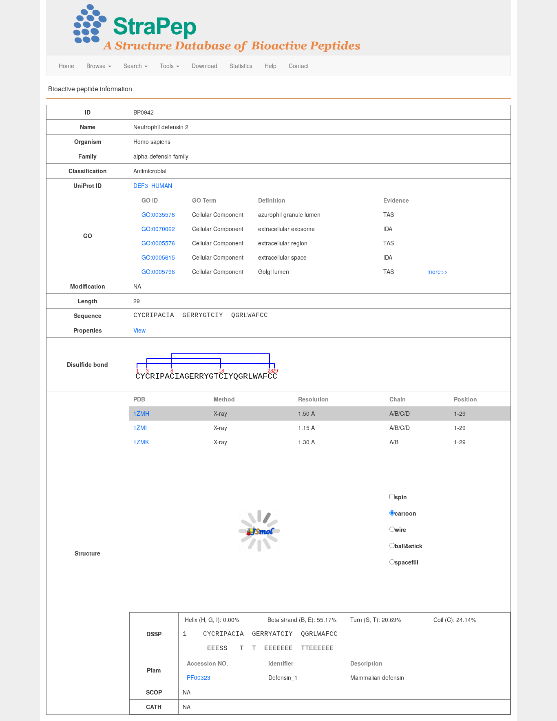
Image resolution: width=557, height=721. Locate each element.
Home (66, 66)
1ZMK (141, 442)
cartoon (405, 513)
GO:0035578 (158, 214)
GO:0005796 (158, 271)
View (139, 330)
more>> (437, 271)
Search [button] (134, 66)
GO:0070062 (158, 229)
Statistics (241, 66)
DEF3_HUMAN (152, 185)
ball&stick (408, 546)
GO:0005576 (158, 243)
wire (400, 529)
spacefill (406, 562)
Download (204, 66)
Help (270, 66)
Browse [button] (96, 66)
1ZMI (140, 427)
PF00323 (198, 677)
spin (401, 497)
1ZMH (141, 413)
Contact (299, 66)
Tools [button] (167, 66)
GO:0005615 (158, 257)
